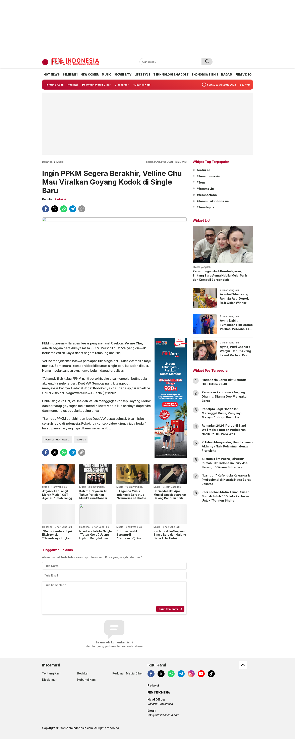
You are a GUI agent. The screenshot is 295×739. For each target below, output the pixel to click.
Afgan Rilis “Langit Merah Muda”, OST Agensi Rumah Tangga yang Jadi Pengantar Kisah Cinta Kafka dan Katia (58, 499)
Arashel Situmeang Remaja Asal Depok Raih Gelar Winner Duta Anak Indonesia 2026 (235, 302)
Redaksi (60, 199)
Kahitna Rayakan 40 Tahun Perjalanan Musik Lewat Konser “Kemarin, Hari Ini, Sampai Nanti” (93, 498)
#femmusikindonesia (213, 201)
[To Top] (243, 665)
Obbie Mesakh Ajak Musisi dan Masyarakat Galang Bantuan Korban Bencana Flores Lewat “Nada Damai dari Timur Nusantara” (170, 499)
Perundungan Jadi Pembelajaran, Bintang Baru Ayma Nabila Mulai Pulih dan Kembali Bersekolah (220, 275)
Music (60, 161)
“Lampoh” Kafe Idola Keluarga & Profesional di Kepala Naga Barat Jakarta (226, 479)
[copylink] (81, 208)
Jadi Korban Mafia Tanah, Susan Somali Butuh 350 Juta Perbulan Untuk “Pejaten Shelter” (225, 496)
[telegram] (72, 208)
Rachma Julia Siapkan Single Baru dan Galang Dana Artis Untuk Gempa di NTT (170, 536)
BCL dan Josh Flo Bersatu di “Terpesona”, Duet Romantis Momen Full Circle (131, 538)
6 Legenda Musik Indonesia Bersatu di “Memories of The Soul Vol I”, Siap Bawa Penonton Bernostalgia (132, 498)
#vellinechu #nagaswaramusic (58, 439)
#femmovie (205, 189)
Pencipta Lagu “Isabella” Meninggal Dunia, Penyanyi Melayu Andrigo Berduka (221, 413)
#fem (201, 182)
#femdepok (205, 207)
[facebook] (45, 208)
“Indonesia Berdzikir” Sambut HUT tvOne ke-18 (224, 382)
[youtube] (201, 673)
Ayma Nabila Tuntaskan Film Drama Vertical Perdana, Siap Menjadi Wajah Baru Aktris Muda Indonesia (236, 331)
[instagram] (191, 673)
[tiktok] (211, 673)
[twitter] (54, 208)
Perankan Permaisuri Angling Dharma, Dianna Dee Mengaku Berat (224, 396)
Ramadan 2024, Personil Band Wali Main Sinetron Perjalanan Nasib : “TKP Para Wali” (224, 430)
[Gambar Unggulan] (114, 276)
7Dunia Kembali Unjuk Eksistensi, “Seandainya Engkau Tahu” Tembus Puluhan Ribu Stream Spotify (58, 538)
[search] (207, 61)
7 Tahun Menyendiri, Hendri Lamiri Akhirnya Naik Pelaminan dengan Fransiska (227, 446)
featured (80, 439)
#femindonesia (208, 176)
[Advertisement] (147, 28)
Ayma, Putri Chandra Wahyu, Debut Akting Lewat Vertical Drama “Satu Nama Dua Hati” (236, 353)
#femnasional (207, 195)
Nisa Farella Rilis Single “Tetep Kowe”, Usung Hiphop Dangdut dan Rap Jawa (95, 536)
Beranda (47, 161)
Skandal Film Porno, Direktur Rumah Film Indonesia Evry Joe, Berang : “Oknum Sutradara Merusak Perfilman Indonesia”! (225, 465)
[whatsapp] (63, 208)
